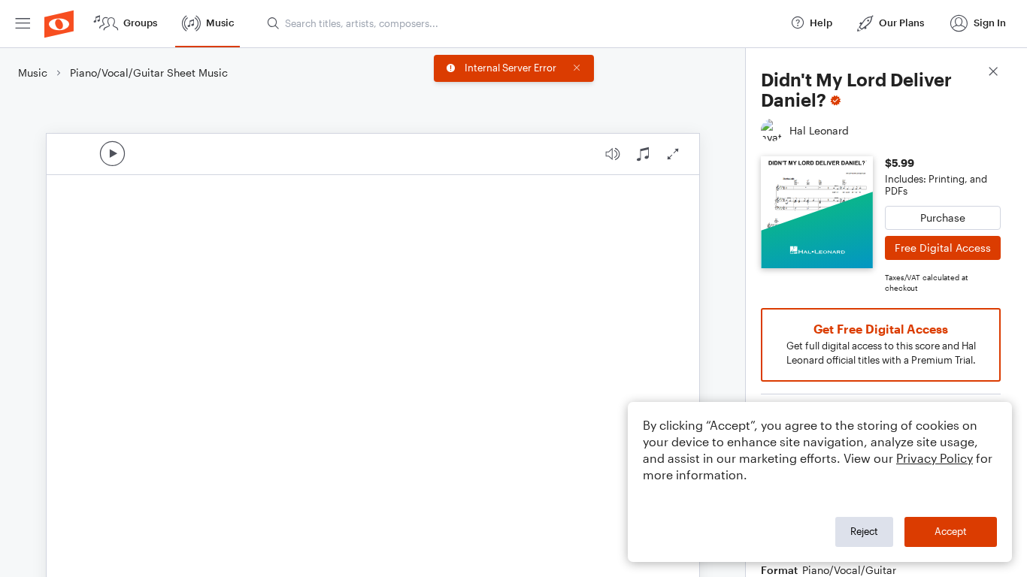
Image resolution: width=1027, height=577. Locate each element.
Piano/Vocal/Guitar (849, 569)
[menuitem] (22, 23)
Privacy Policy (934, 458)
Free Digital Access (943, 247)
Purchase (942, 217)
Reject (864, 531)
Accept (951, 531)
